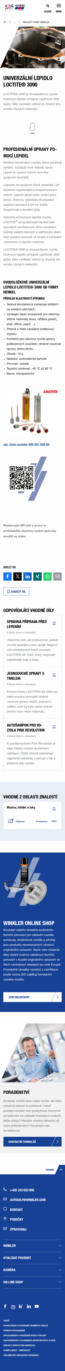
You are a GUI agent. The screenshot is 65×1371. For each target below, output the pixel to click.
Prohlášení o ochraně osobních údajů (25, 1325)
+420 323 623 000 (22, 1190)
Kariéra (9, 1270)
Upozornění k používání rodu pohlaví (24, 1335)
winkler (9, 1245)
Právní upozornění (14, 1330)
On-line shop (13, 1282)
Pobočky (16, 1219)
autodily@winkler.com (28, 1200)
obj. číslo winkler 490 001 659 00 (26, 444)
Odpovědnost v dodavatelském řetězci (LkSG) (29, 1340)
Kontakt (16, 1209)
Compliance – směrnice (16, 1350)
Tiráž (6, 1320)
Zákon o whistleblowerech (19, 1345)
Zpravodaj (18, 1229)
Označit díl (18, 592)
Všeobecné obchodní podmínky (21, 1355)
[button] (7, 576)
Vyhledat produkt (17, 1258)
